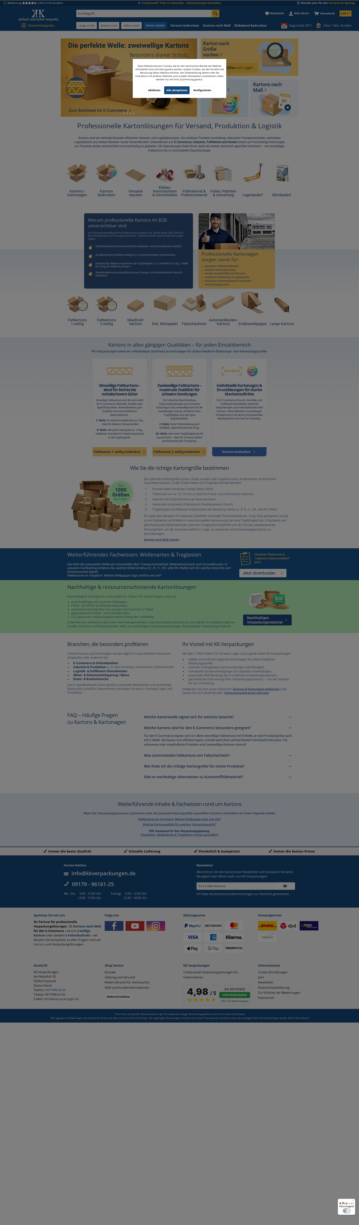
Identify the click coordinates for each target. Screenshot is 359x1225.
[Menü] (353, 1201)
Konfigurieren (202, 90)
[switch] (346, 1211)
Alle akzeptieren (176, 90)
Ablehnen (154, 90)
